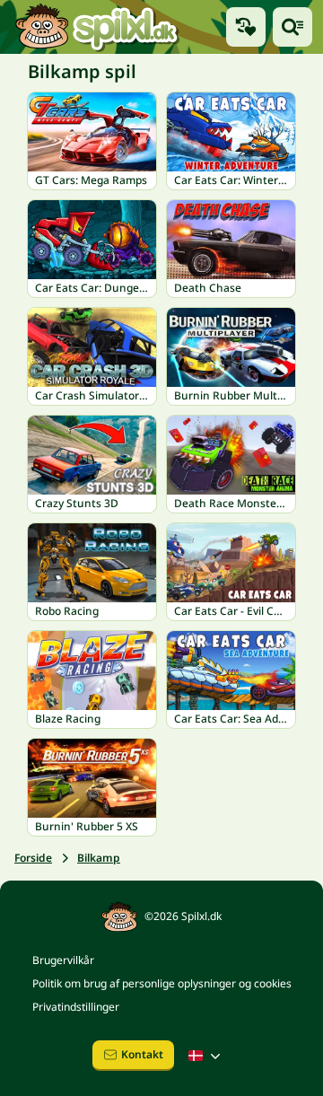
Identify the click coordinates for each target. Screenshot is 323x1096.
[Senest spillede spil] (246, 27)
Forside (33, 857)
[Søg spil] (292, 27)
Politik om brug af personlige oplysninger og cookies (162, 983)
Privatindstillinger (75, 1006)
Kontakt (142, 1054)
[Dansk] (206, 1055)
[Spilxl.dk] (96, 27)
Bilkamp (98, 857)
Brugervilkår (63, 960)
